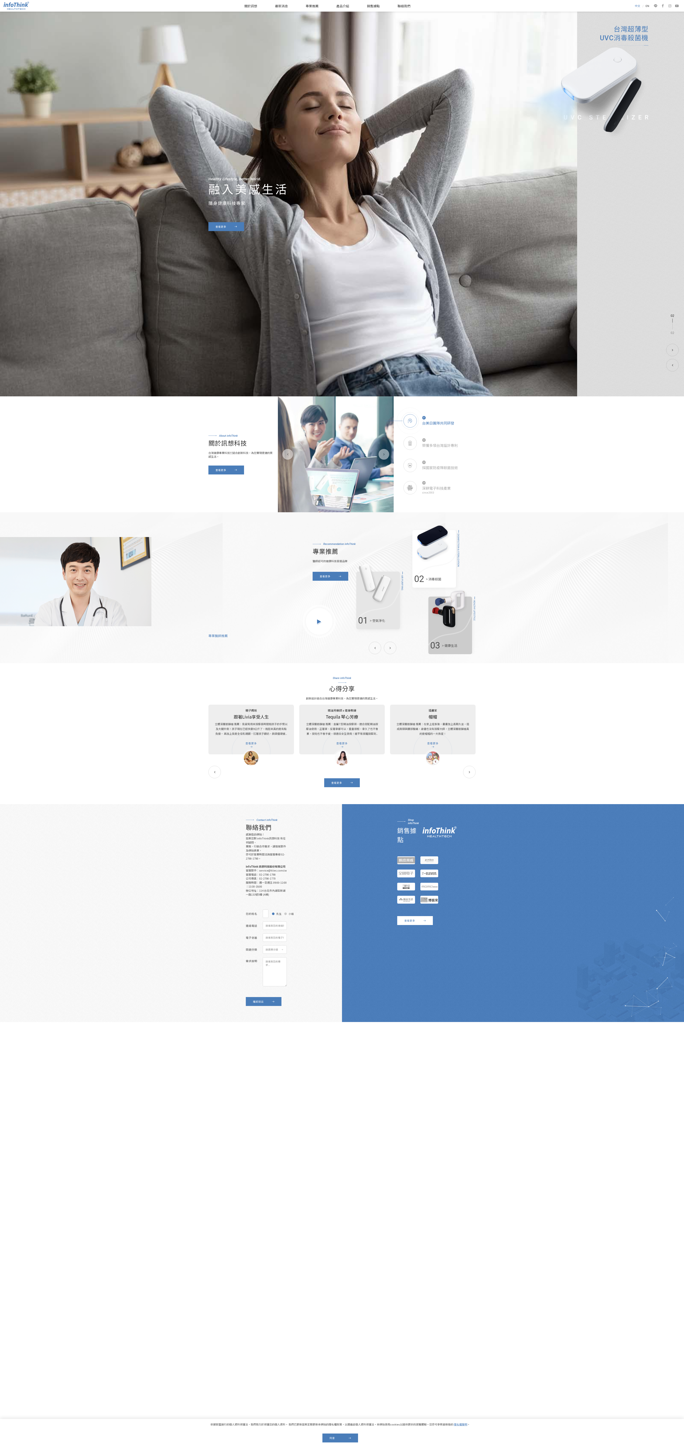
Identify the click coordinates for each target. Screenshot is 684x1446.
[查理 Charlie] (342, 758)
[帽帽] (251, 758)
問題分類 (251, 949)
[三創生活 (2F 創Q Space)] (406, 886)
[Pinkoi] (429, 860)
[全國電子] (406, 873)
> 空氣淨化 (377, 620)
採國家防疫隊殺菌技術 (440, 467)
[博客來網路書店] (429, 899)
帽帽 (251, 717)
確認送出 (258, 1001)
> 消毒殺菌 (433, 579)
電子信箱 (251, 937)
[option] (342, 204)
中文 (637, 6)
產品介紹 (342, 6)
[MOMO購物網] (429, 886)
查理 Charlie (342, 717)
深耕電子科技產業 (436, 488)
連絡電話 (251, 926)
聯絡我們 (404, 6)
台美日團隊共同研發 (438, 423)
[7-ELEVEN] (429, 873)
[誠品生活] (406, 899)
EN (647, 6)
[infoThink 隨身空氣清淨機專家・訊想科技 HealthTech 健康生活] (16, 9)
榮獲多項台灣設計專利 (440, 445)
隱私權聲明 (460, 1424)
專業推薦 (312, 6)
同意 (332, 1438)
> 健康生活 (449, 645)
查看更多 (221, 230)
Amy (433, 717)
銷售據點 (373, 6)
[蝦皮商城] (406, 860)
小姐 (291, 914)
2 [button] (673, 315)
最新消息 (281, 6)
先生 (279, 914)
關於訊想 (250, 6)
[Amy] (433, 758)
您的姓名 (251, 914)
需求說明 (251, 961)
